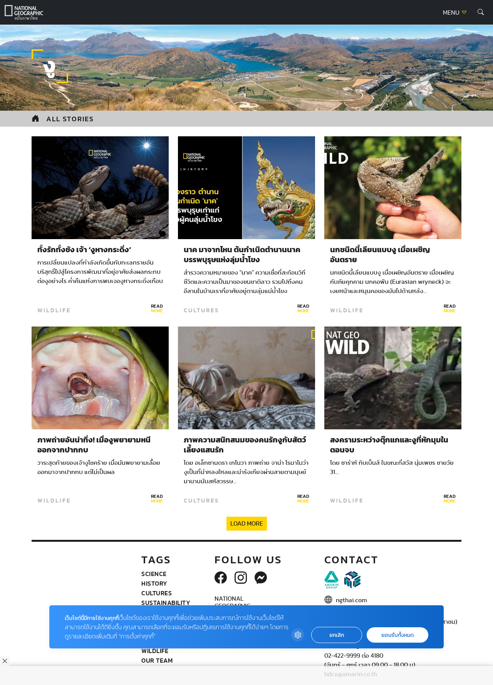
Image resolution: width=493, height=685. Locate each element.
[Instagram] (241, 578)
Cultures (201, 310)
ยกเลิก (336, 635)
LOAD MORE (246, 524)
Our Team (157, 660)
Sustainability (165, 602)
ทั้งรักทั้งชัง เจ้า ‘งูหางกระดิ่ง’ (84, 250)
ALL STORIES (70, 119)
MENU (452, 13)
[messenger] (261, 578)
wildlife (54, 310)
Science (154, 573)
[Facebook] (221, 578)
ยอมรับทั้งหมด (397, 635)
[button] (480, 12)
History (154, 583)
